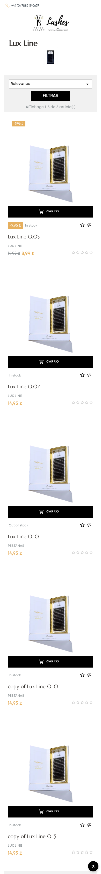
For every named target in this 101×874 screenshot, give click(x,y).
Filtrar (50, 96)
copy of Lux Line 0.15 (32, 836)
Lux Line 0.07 (24, 387)
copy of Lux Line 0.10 (33, 687)
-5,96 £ (15, 225)
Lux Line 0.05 (24, 237)
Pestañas (16, 545)
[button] (22, 6)
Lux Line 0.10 (23, 537)
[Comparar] (89, 224)
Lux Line (15, 246)
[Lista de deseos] (83, 224)
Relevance (50, 84)
